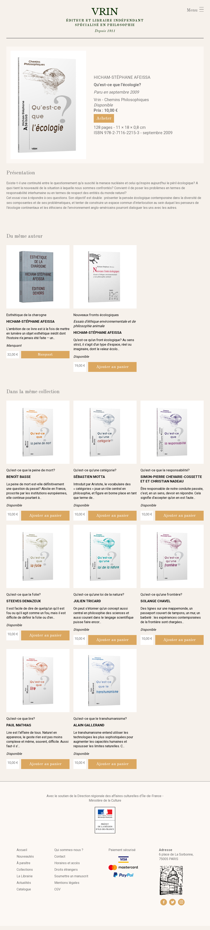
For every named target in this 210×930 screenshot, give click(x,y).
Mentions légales (66, 883)
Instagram (181, 902)
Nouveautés (25, 856)
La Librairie (25, 876)
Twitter (172, 902)
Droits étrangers (66, 870)
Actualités (24, 883)
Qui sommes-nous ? (68, 850)
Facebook (163, 902)
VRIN (105, 19)
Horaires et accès (67, 863)
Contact (59, 856)
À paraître (23, 863)
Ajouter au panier (112, 367)
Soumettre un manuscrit (71, 876)
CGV (57, 889)
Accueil (22, 850)
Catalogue (24, 889)
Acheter (104, 118)
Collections (25, 870)
